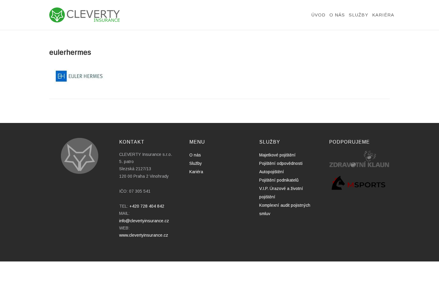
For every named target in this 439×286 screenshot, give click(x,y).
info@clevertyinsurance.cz (144, 220)
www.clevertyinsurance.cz (143, 235)
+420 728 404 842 (146, 206)
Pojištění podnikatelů (279, 180)
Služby (358, 14)
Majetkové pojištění (277, 155)
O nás (337, 14)
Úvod (318, 14)
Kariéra (383, 14)
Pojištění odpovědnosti (281, 163)
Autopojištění (271, 171)
